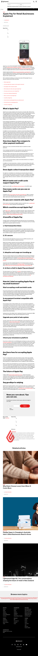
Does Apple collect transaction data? (10, 86)
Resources (15, 618)
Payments (7, 418)
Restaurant (5, 530)
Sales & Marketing (13, 599)
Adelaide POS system (28, 614)
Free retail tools (16, 620)
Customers (15, 614)
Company (26, 618)
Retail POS (4, 607)
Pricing (4, 610)
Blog (14, 619)
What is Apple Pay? (7, 82)
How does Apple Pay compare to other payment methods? (14, 84)
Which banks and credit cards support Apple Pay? (12, 88)
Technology (26, 599)
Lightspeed (7, 20)
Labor (2, 598)
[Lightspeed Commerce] (4, 1)
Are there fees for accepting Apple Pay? (11, 102)
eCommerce (5, 613)
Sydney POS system (28, 610)
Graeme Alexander (8, 492)
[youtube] (26, 644)
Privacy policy (19, 649)
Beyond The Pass (3, 597)
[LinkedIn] (7, 37)
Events (15, 623)
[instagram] (18, 644)
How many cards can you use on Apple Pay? (11, 91)
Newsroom (26, 626)
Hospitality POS (16, 607)
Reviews (26, 620)
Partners (4, 618)
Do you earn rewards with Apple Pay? (10, 93)
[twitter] (15, 644)
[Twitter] (7, 33)
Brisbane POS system (28, 613)
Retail (4, 12)
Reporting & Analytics (33, 598)
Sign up (24, 406)
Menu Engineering (16, 598)
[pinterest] (21, 644)
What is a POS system (28, 609)
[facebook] (12, 644)
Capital (8, 597)
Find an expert (5, 620)
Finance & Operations (21, 597)
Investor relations (27, 627)
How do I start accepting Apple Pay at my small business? (14, 100)
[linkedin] (23, 644)
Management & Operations (8, 598)
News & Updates (22, 598)
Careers (26, 622)
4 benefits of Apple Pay (8, 97)
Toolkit (4, 623)
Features (4, 609)
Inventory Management (33, 597)
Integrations (16, 613)
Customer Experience (13, 597)
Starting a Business (20, 599)
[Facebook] (7, 30)
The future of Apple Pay (8, 104)
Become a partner (5, 622)
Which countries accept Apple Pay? (10, 95)
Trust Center (27, 623)
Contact (26, 619)
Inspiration (27, 597)
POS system (27, 607)
